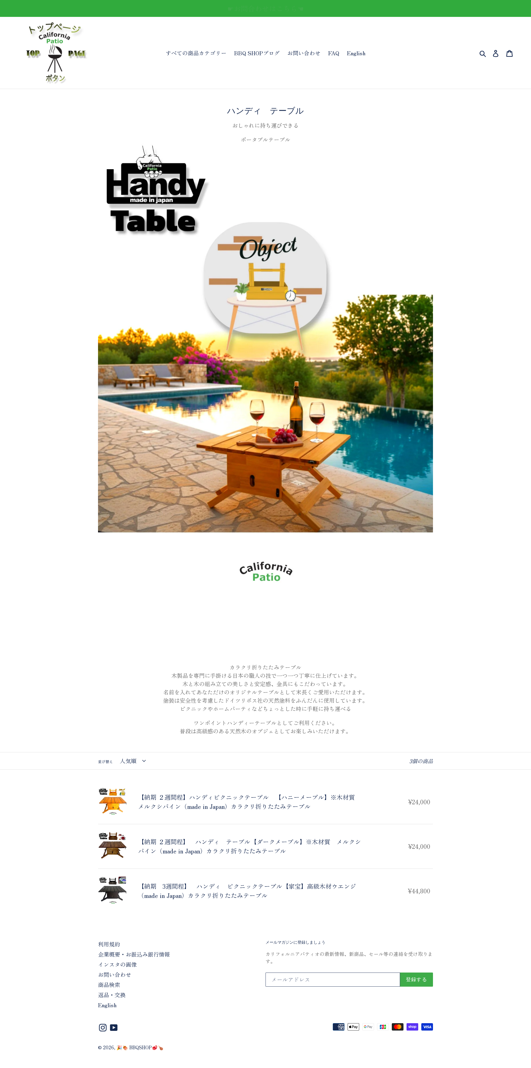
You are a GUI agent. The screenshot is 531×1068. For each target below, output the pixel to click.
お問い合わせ (304, 53)
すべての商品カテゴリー (196, 53)
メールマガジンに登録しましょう (295, 942)
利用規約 (109, 944)
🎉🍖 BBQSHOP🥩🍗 (139, 1047)
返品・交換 (112, 995)
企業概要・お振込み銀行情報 (134, 954)
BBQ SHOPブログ (257, 53)
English (356, 53)
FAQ (333, 53)
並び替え (105, 761)
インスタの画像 (117, 964)
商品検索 (109, 984)
